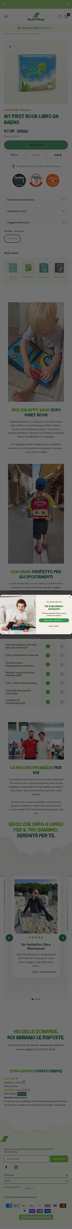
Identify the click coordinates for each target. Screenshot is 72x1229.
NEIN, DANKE (54, 626)
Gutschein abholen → (54, 620)
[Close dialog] (69, 597)
